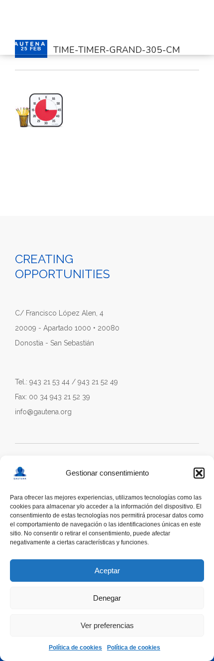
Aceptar (107, 570)
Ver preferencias (107, 625)
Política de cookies (75, 647)
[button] (199, 473)
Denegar (107, 598)
